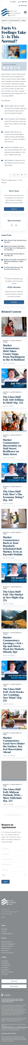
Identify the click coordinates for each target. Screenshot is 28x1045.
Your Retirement (5, 965)
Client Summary (14, 986)
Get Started (14, 302)
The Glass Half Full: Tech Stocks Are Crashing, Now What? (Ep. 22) (13, 694)
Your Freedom (5, 969)
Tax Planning (4, 950)
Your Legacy (4, 967)
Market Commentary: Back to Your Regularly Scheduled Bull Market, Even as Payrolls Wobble (12, 546)
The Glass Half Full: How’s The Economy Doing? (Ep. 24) (13, 268)
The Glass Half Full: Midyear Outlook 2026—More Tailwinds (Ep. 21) (12, 795)
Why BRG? (4, 929)
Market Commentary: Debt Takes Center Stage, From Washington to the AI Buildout (15, 248)
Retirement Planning (7, 946)
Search (14, 1)
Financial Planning (6, 941)
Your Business (5, 963)
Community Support (6, 933)
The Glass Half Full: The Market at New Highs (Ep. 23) (13, 596)
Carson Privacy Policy (5, 1033)
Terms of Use (13, 1033)
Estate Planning (5, 948)
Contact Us (14, 209)
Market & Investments (7, 972)
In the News (4, 974)
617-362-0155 (23, 1)
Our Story (4, 931)
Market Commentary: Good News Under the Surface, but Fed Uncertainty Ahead (14, 745)
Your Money (4, 961)
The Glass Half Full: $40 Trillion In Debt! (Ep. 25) (13, 399)
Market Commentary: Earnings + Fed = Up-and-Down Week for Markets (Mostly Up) (13, 645)
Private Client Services (7, 952)
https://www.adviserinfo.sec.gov (9, 1027)
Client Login (24, 5)
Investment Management (8, 944)
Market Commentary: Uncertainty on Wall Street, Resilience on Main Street (15, 261)
